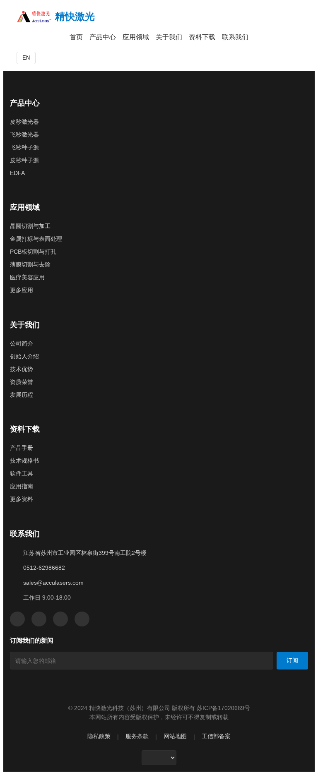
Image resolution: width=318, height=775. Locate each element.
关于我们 (169, 37)
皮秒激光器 (24, 121)
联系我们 (235, 37)
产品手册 (21, 447)
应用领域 (136, 37)
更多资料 (21, 499)
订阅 (292, 660)
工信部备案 (216, 736)
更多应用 (21, 290)
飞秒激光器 (24, 134)
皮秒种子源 (24, 160)
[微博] (82, 619)
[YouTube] (60, 619)
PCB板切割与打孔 (33, 251)
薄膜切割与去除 (30, 264)
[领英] (38, 619)
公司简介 (21, 343)
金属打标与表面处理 (36, 238)
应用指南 (21, 486)
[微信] (17, 619)
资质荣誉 (21, 382)
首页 (76, 37)
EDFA (17, 173)
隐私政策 (99, 736)
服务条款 (137, 736)
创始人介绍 (24, 356)
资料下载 (202, 37)
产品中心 (102, 37)
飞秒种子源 (24, 147)
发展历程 (21, 394)
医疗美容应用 (27, 277)
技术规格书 (24, 460)
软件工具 (21, 473)
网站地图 (175, 736)
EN (26, 58)
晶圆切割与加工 (30, 226)
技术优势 (21, 369)
